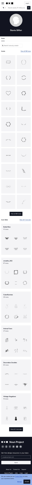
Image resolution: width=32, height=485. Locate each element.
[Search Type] (4, 7)
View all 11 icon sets (25, 220)
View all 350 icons (26, 51)
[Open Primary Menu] (3, 3)
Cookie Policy (19, 476)
